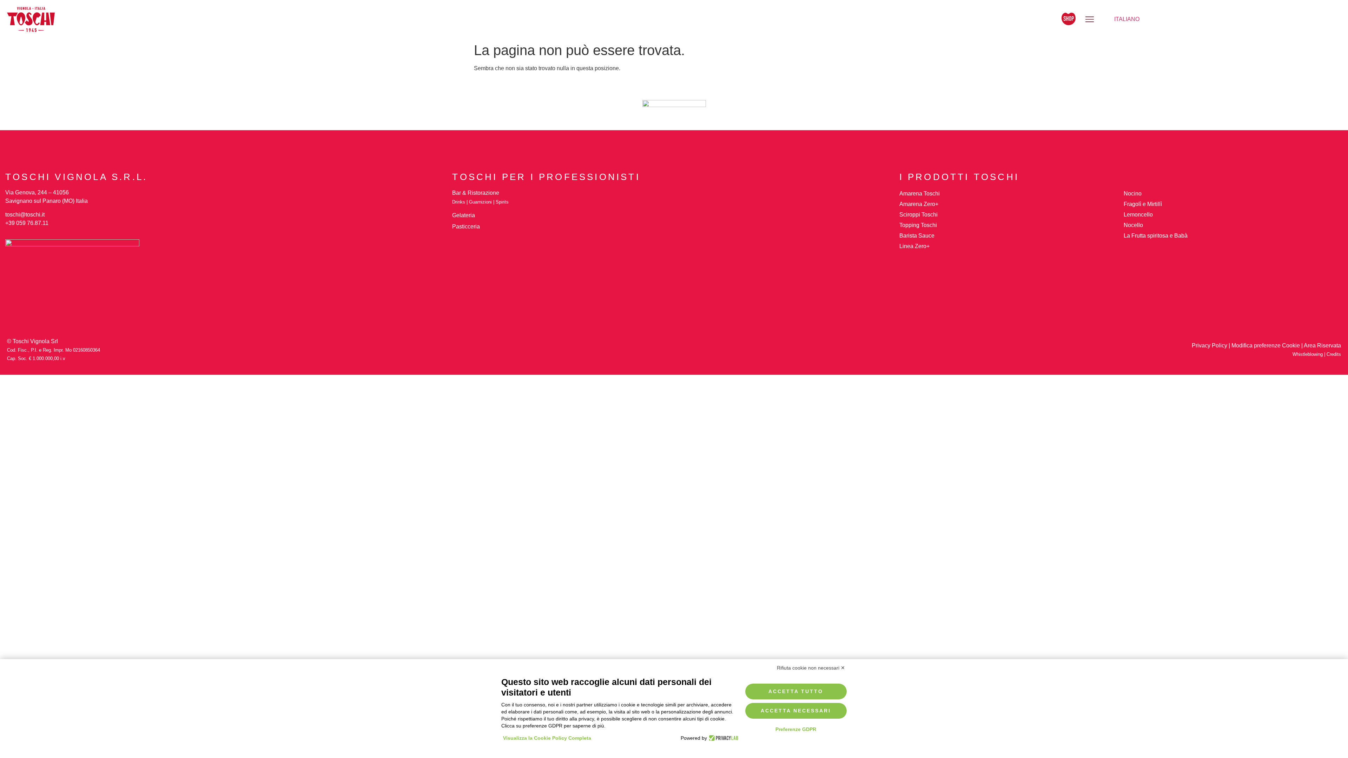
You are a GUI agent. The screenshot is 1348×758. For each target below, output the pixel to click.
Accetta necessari (796, 710)
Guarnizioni (480, 202)
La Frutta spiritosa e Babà (1156, 236)
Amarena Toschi (919, 194)
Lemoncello (1138, 215)
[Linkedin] (663, 351)
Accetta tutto (795, 691)
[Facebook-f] (685, 351)
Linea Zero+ (914, 246)
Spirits (502, 202)
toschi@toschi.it (25, 215)
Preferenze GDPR (795, 729)
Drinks (458, 202)
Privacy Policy (1209, 345)
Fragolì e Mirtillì (1143, 204)
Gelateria (463, 215)
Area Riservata (1322, 345)
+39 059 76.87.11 (26, 223)
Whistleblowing (1308, 354)
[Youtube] (707, 351)
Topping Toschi (918, 225)
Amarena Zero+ (918, 204)
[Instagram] (640, 351)
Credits (1334, 354)
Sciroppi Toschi (918, 215)
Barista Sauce (916, 236)
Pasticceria (466, 227)
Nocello (1133, 225)
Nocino (1133, 194)
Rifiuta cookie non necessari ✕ (811, 668)
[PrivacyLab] (722, 738)
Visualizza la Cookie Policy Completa (547, 738)
